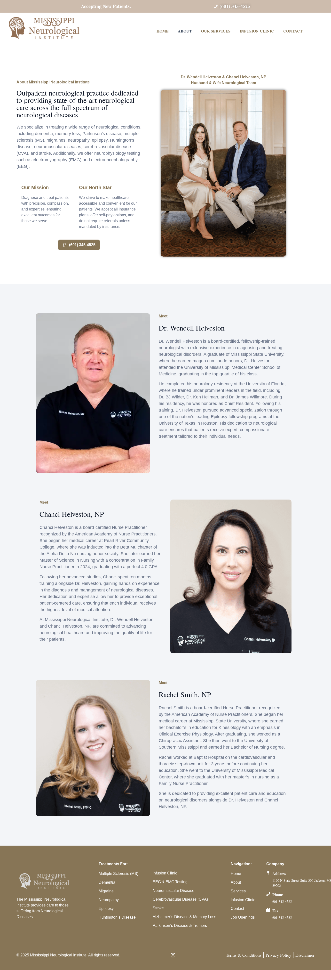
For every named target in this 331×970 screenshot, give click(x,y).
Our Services (215, 31)
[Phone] (268, 894)
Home (163, 31)
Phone (277, 894)
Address (279, 873)
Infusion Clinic (257, 31)
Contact (293, 31)
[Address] (268, 873)
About (185, 31)
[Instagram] (173, 955)
